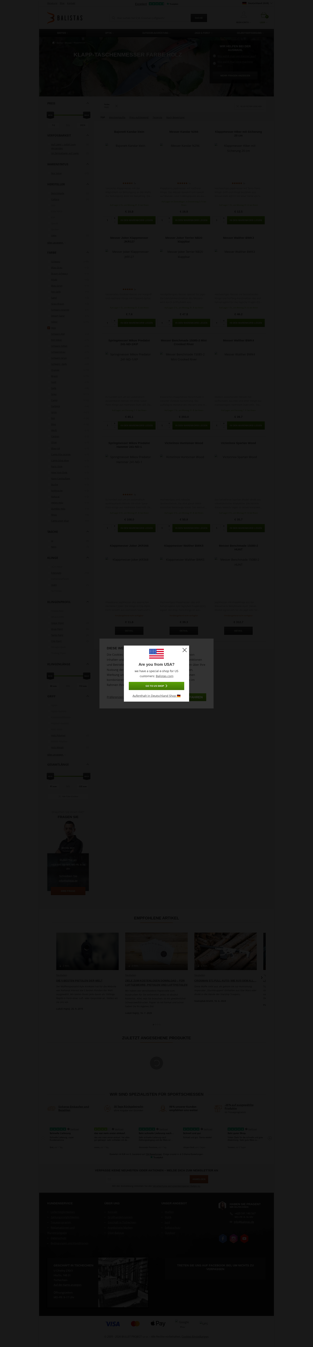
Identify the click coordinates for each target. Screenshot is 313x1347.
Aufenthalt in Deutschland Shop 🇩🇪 (156, 696)
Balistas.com (164, 676)
